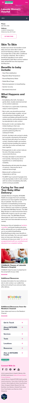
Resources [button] (8, 348)
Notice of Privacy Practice (19, 375)
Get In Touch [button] (9, 323)
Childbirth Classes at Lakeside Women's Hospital (13, 266)
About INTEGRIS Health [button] (10, 328)
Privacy (3, 377)
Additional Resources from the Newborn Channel (13, 307)
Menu (3, 18)
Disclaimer (7, 377)
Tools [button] (6, 339)
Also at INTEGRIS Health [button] (11, 354)
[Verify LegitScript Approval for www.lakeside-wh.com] (4, 396)
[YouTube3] (19, 369)
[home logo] (5, 360)
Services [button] (7, 334)
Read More (4, 274)
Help (26, 2)
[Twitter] (14, 369)
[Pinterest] (10, 369)
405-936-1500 (5, 25)
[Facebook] (2, 369)
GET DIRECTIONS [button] (9, 36)
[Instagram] (6, 369)
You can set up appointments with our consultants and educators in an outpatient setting (14, 241)
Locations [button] (8, 343)
